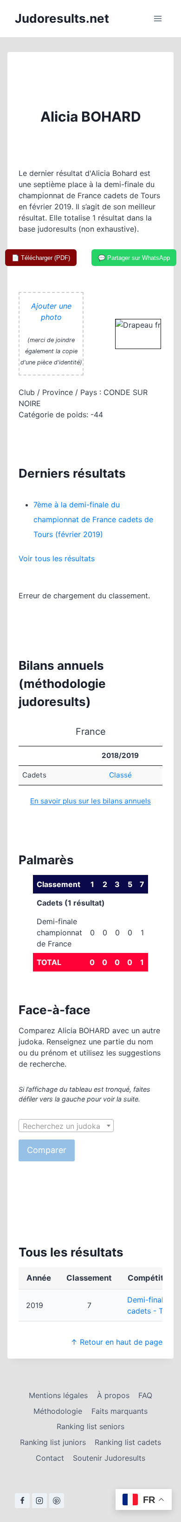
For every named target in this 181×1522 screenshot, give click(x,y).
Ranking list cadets (128, 1442)
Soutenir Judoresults (109, 1458)
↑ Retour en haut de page (116, 1342)
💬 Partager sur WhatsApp (134, 257)
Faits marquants (119, 1411)
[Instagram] (39, 1500)
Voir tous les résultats (57, 558)
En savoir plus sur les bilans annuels (90, 801)
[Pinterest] (56, 1500)
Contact (50, 1458)
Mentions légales (58, 1395)
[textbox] (66, 1126)
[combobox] (66, 1125)
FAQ (145, 1395)
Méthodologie (57, 1411)
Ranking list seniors (90, 1426)
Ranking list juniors (53, 1442)
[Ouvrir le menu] (157, 18)
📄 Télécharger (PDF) (41, 257)
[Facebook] (22, 1500)
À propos (113, 1395)
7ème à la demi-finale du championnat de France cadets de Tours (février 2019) (93, 519)
